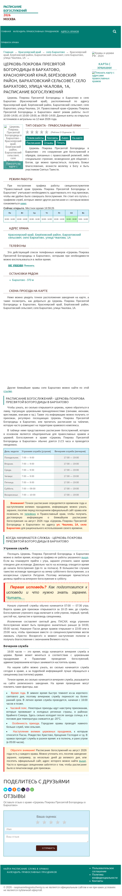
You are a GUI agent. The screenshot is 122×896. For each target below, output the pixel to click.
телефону (30, 514)
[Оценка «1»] (37, 822)
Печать (61, 142)
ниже (23, 203)
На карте (77, 138)
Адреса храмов (70, 31)
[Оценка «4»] (57, 822)
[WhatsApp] (32, 789)
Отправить (48, 848)
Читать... (15, 598)
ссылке (7, 391)
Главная (6, 31)
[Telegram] (19, 789)
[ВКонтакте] (10, 789)
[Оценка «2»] (44, 822)
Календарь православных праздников (36, 31)
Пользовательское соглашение (103, 870)
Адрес (65, 138)
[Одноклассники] (14, 789)
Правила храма (10, 42)
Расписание (34, 142)
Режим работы (35, 138)
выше (84, 557)
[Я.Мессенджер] (5, 789)
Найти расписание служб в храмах (26, 869)
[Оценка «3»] (51, 822)
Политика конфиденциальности (105, 876)
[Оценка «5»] (64, 822)
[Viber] (28, 789)
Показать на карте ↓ (13, 165)
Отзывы (48, 142)
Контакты (52, 138)
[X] (23, 789)
